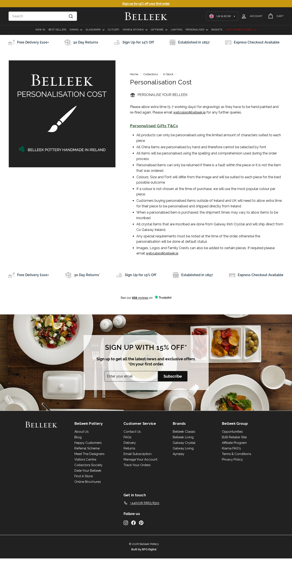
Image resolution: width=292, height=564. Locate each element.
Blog (78, 437)
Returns (129, 448)
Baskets (216, 29)
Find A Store (83, 476)
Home (134, 74)
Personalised (195, 29)
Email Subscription (138, 454)
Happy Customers (88, 443)
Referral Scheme (87, 448)
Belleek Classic (184, 432)
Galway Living (183, 448)
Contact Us (132, 432)
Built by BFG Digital (143, 549)
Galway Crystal (184, 443)
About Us (81, 432)
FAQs (127, 437)
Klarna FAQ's (231, 448)
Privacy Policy (232, 459)
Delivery (130, 443)
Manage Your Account (140, 459)
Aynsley (178, 454)
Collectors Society (88, 465)
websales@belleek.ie (189, 112)
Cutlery (113, 29)
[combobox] (43, 16)
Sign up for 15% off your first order (146, 3)
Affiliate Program (234, 443)
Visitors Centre (85, 459)
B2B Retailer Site (234, 437)
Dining (74, 29)
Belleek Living (183, 437)
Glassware (93, 29)
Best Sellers (57, 29)
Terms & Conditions (236, 454)
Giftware (157, 29)
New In (40, 29)
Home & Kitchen (133, 29)
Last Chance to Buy (239, 29)
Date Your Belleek (87, 471)
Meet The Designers (89, 454)
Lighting (176, 29)
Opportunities (232, 432)
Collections (150, 74)
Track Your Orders (137, 465)
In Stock (168, 74)
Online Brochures (87, 482)
